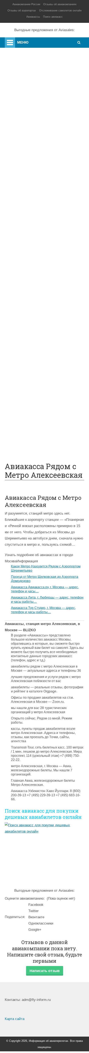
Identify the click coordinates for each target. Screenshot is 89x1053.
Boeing (26, 221)
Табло (26, 352)
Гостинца (28, 345)
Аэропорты (16, 50)
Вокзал (26, 190)
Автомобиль (31, 302)
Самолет (15, 58)
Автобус (28, 289)
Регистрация (31, 196)
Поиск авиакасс (53, 16)
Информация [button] (27, 561)
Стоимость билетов (37, 377)
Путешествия (18, 91)
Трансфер (29, 277)
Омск (25, 184)
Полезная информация (26, 83)
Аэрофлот (29, 128)
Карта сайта (14, 1019)
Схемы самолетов (36, 215)
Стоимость (30, 339)
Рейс (25, 265)
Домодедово (31, 134)
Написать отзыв (45, 971)
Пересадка (29, 321)
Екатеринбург (32, 171)
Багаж (26, 327)
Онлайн (27, 383)
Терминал (29, 358)
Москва (27, 165)
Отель (26, 333)
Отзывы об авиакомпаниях (60, 4)
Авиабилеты (31, 246)
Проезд (27, 296)
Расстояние (30, 271)
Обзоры (27, 370)
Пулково (28, 159)
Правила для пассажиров (42, 408)
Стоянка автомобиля (38, 414)
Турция (27, 146)
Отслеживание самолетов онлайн (60, 10)
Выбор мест (31, 227)
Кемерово (29, 177)
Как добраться (19, 66)
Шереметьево (32, 140)
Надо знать (16, 100)
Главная (21, 41)
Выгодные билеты (36, 433)
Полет (13, 75)
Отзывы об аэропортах (21, 10)
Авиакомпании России (26, 4)
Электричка (30, 283)
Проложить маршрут (38, 426)
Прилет (27, 314)
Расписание (31, 258)
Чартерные (30, 252)
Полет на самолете (36, 439)
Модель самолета (35, 233)
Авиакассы (33, 16)
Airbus (26, 208)
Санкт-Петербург (34, 152)
